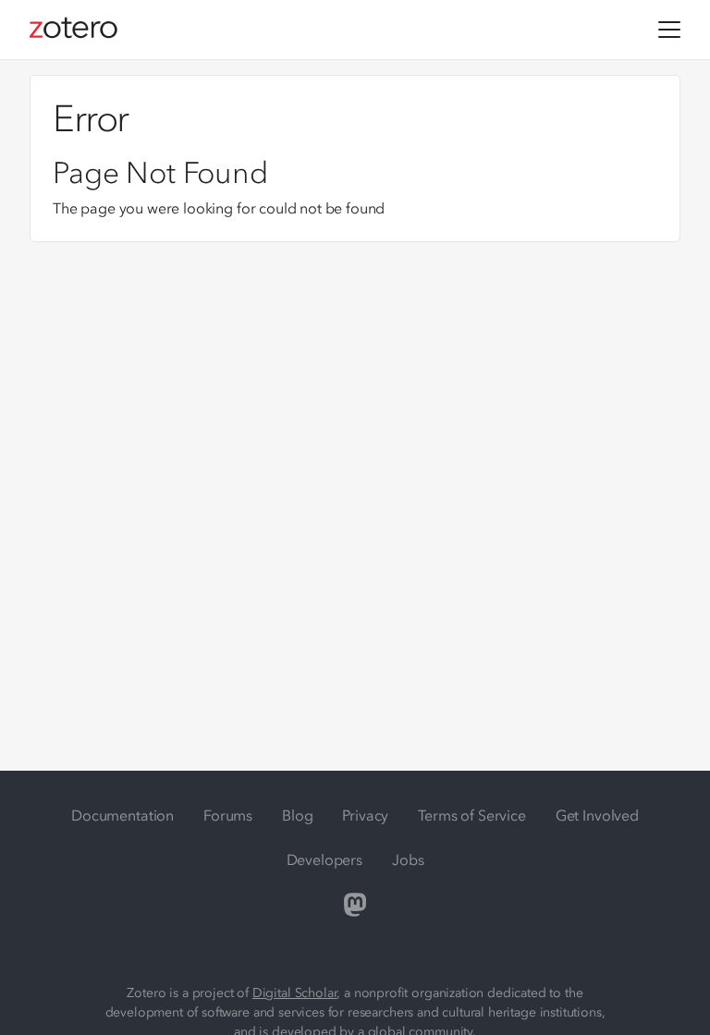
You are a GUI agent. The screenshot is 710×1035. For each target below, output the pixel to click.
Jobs (407, 859)
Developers (324, 859)
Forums (227, 815)
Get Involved (597, 815)
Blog (297, 815)
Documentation (122, 815)
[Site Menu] (669, 29)
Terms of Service (471, 815)
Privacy (365, 815)
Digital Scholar (294, 993)
